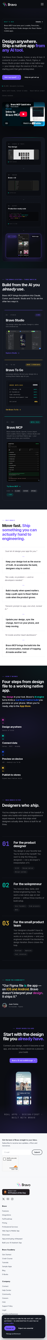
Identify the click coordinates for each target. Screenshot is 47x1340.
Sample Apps (7, 1266)
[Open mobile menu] (42, 4)
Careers (5, 1298)
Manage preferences (13, 1334)
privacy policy (8, 1323)
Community (6, 1294)
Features (5, 1211)
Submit (37, 1152)
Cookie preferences (10, 1314)
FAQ (3, 1302)
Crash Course (7, 1258)
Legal (4, 1310)
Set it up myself (10, 77)
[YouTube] (8, 1199)
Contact (5, 1286)
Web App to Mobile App (10, 1231)
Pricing (4, 1223)
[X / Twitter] (3, 1199)
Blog (3, 1270)
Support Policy (7, 1306)
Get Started (6, 1254)
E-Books (5, 1274)
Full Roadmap (7, 1219)
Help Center (6, 1290)
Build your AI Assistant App (12, 1243)
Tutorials (5, 1262)
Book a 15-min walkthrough (22, 1060)
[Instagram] (12, 1199)
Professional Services (10, 1227)
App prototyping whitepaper (12, 1239)
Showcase (6, 1235)
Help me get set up (32, 77)
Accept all (10, 1328)
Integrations (6, 1215)
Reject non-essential (25, 1328)
